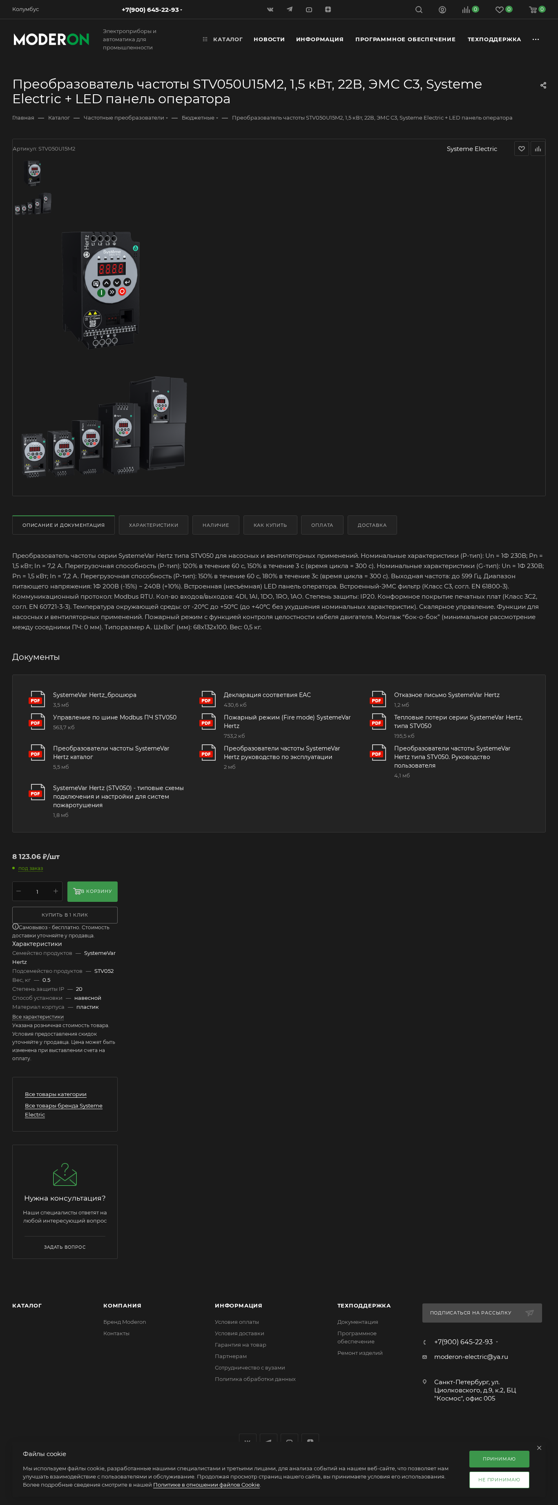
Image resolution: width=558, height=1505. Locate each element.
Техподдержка (364, 1305)
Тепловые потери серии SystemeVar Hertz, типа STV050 (458, 722)
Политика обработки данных (255, 1379)
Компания (122, 1305)
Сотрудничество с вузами (250, 1367)
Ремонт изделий (360, 1353)
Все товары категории (56, 1094)
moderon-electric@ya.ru (471, 1357)
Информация (239, 1305)
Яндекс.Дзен (328, 9)
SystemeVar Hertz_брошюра (94, 695)
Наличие (216, 525)
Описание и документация (63, 525)
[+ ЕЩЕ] (536, 39)
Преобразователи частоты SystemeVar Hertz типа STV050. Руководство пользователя (452, 757)
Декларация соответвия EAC (267, 695)
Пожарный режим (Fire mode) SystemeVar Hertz (287, 722)
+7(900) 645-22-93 (150, 9)
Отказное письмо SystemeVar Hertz (447, 695)
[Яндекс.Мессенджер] (290, 9)
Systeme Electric (472, 149)
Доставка (372, 525)
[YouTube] (309, 9)
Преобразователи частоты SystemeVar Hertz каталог (111, 753)
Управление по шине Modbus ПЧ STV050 (114, 717)
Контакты (116, 1333)
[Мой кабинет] (442, 11)
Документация (357, 1322)
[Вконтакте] (271, 9)
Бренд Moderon (124, 1322)
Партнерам (231, 1356)
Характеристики (153, 525)
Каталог (27, 1305)
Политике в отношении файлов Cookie (206, 1484)
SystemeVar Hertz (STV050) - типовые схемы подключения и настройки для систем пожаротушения (118, 796)
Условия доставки (239, 1333)
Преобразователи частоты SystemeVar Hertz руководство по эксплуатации (282, 753)
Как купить (270, 525)
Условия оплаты (237, 1322)
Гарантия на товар (240, 1344)
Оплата (322, 525)
